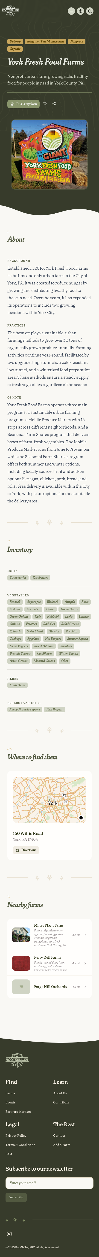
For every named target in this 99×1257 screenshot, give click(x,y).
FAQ (9, 1154)
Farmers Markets (18, 1111)
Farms (10, 1093)
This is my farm (26, 104)
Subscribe (16, 1197)
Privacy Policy (16, 1135)
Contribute (61, 1102)
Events (11, 1102)
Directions (28, 850)
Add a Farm (61, 1145)
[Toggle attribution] (81, 818)
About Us (60, 1093)
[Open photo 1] (49, 154)
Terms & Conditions (20, 1145)
